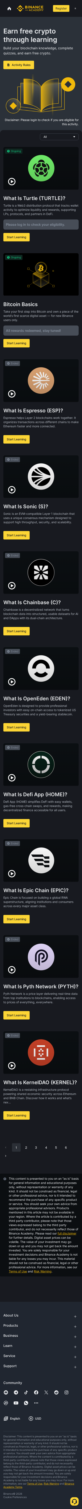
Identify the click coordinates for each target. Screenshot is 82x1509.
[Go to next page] (6, 1156)
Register (61, 8)
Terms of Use (18, 1271)
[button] (75, 8)
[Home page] (30, 8)
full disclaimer (67, 1233)
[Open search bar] (46, 8)
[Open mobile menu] (75, 8)
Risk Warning (43, 1271)
